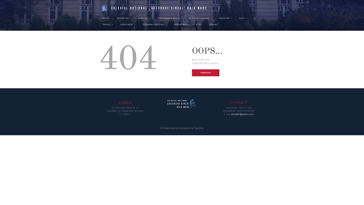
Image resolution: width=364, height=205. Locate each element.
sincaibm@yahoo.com (242, 114)
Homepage (205, 73)
